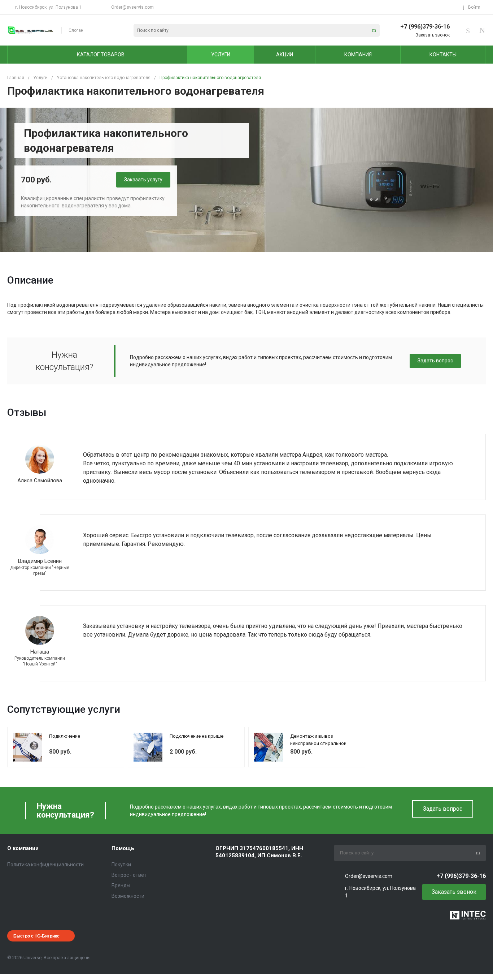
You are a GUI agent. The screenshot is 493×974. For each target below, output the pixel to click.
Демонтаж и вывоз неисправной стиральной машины (318, 743)
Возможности (128, 896)
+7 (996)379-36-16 (425, 26)
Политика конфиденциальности (45, 864)
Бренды (121, 885)
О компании (23, 848)
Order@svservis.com (132, 7)
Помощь (123, 848)
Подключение (64, 736)
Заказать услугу (143, 179)
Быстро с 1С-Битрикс (36, 935)
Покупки (121, 864)
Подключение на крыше (196, 736)
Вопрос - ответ (129, 875)
